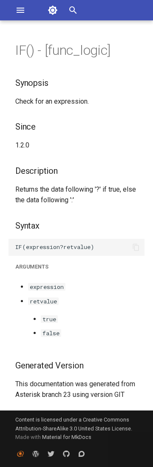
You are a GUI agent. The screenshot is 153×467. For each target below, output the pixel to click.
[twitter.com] (51, 453)
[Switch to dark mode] (52, 10)
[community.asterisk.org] (81, 453)
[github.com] (66, 453)
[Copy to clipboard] (136, 247)
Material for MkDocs (66, 437)
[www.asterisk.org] (20, 453)
